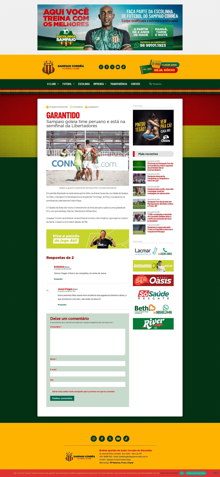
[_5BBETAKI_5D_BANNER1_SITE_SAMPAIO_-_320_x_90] (153, 272)
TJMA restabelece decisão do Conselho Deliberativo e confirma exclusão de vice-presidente (159, 217)
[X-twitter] (112, 67)
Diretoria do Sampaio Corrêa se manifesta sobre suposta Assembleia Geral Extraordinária (160, 166)
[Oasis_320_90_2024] (153, 287)
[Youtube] (118, 67)
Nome (53, 359)
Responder (58, 279)
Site (51, 380)
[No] (216, 473)
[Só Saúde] (153, 301)
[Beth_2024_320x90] (153, 316)
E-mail (53, 369)
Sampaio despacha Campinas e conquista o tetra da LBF (158, 178)
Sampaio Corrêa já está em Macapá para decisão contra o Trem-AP (160, 203)
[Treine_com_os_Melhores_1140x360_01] (110, 49)
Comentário (56, 327)
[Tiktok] (123, 67)
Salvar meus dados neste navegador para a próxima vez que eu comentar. (83, 391)
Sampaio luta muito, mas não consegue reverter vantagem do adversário (160, 191)
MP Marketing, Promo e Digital (121, 463)
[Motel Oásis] (153, 144)
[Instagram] (101, 67)
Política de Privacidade (169, 473)
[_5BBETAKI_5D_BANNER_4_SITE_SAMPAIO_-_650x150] (87, 249)
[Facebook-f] (106, 67)
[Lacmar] (153, 258)
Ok (182, 473)
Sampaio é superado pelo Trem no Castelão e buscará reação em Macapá (160, 229)
